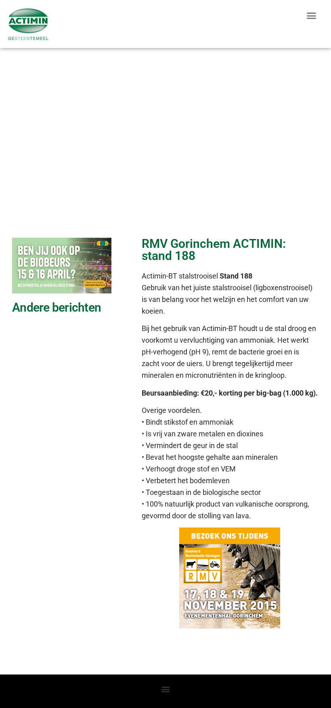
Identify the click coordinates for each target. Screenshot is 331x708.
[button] (311, 15)
